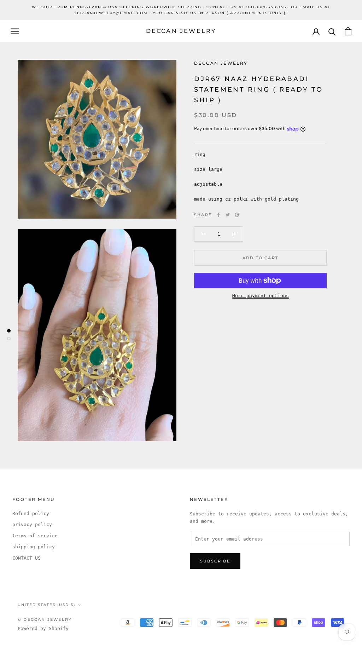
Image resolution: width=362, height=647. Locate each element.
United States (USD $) (46, 604)
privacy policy (32, 524)
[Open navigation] (15, 31)
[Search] (332, 31)
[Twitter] (228, 215)
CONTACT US (26, 558)
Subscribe (215, 561)
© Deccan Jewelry (45, 619)
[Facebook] (218, 215)
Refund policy (30, 513)
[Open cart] (348, 31)
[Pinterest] (237, 215)
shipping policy (33, 546)
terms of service (35, 535)
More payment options (260, 295)
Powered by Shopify (43, 628)
